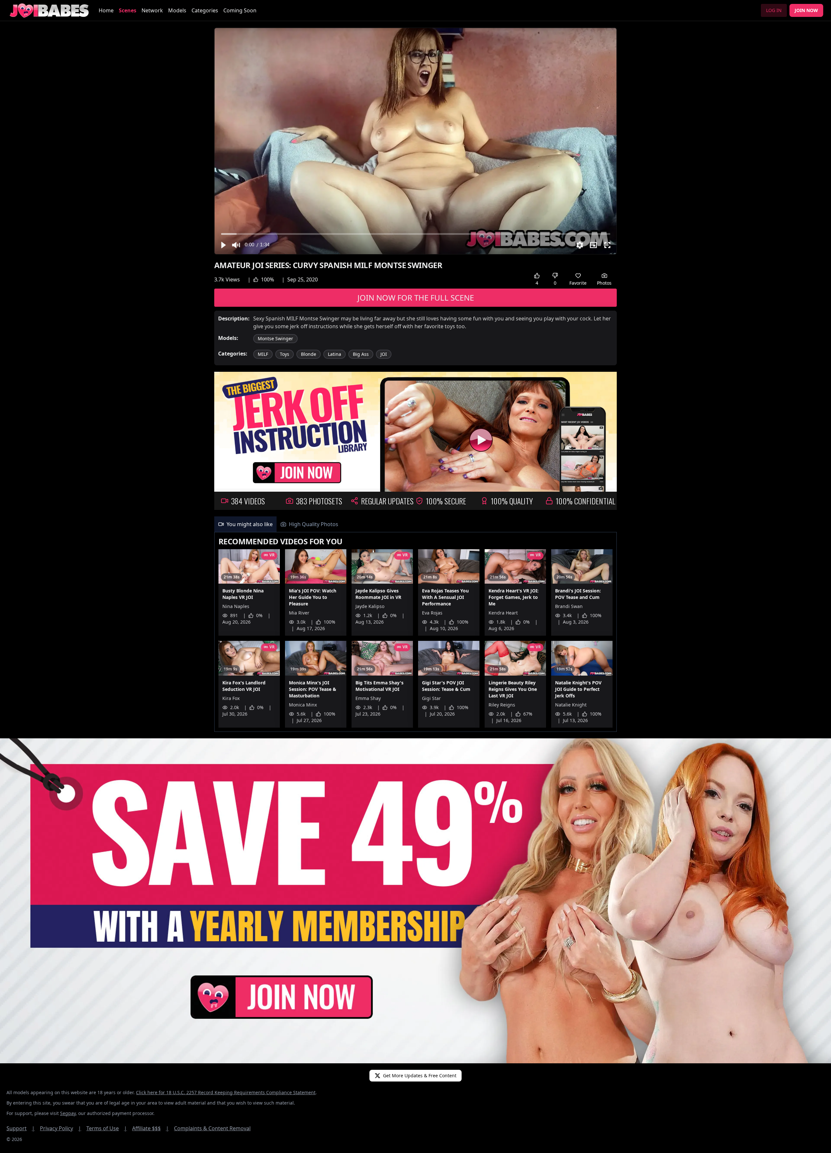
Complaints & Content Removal (212, 1128)
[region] (415, 141)
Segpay (68, 1113)
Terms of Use (106, 1128)
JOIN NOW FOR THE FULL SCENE (415, 297)
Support (20, 1128)
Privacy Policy (60, 1128)
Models (177, 10)
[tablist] (415, 524)
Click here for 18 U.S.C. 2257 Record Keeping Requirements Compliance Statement (226, 1092)
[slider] (415, 234)
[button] (223, 245)
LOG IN (774, 10)
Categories (205, 10)
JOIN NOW (806, 10)
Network (152, 10)
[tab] (245, 524)
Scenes (127, 10)
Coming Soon (239, 10)
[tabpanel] (415, 632)
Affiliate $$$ (150, 1128)
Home (106, 10)
